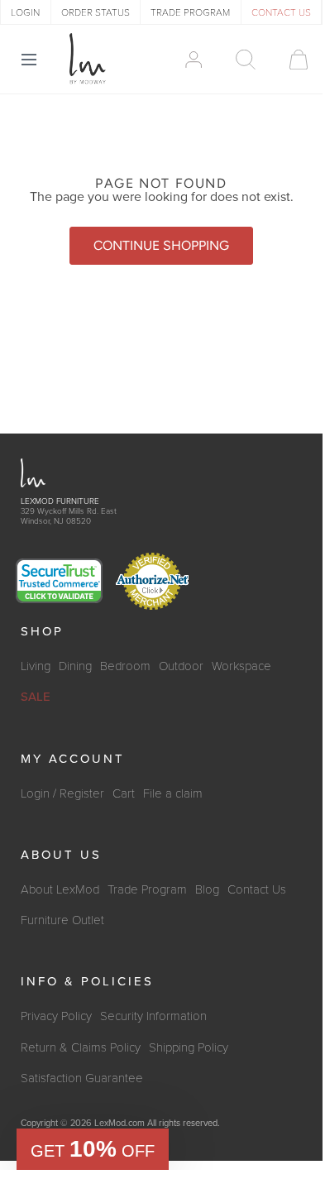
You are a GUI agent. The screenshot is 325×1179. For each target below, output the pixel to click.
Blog (207, 889)
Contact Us (256, 889)
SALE (35, 696)
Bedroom (125, 666)
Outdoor (181, 666)
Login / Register (62, 793)
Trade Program (147, 889)
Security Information (153, 1016)
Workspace (241, 666)
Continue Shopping (161, 245)
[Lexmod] (87, 58)
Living (35, 666)
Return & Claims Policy (81, 1047)
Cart (123, 793)
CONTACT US (281, 12)
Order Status (95, 12)
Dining (75, 666)
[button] (93, 1149)
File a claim (173, 793)
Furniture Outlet (62, 920)
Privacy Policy (56, 1016)
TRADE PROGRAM (190, 12)
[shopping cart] (290, 59)
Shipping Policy (188, 1047)
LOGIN (25, 12)
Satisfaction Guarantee (82, 1078)
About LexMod (60, 889)
